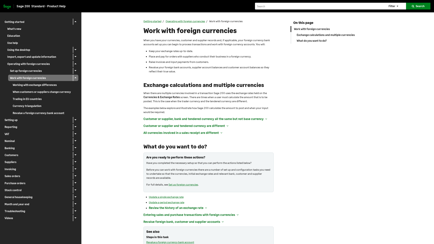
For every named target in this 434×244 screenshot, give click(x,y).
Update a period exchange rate (166, 202)
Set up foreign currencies (26, 70)
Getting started (14, 21)
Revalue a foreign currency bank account (38, 113)
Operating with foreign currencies (28, 63)
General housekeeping (19, 197)
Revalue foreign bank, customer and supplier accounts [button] (181, 221)
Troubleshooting (15, 211)
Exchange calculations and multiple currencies (326, 34)
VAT (7, 134)
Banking (10, 148)
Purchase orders (15, 183)
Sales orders (12, 176)
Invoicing (10, 169)
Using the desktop (18, 49)
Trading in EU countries (27, 98)
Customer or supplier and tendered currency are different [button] (184, 126)
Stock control (13, 190)
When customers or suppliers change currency (42, 91)
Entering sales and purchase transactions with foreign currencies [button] (189, 215)
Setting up (11, 119)
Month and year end (17, 204)
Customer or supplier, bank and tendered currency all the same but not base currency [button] (203, 119)
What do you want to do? (312, 40)
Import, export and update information (31, 56)
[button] (394, 6)
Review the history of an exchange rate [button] (176, 208)
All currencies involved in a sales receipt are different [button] (181, 133)
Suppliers (10, 162)
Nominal (10, 141)
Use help (12, 42)
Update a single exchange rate (166, 196)
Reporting (11, 126)
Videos (9, 218)
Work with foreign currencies (28, 77)
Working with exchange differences (35, 84)
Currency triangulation (27, 105)
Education (13, 35)
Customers (11, 155)
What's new (14, 28)
